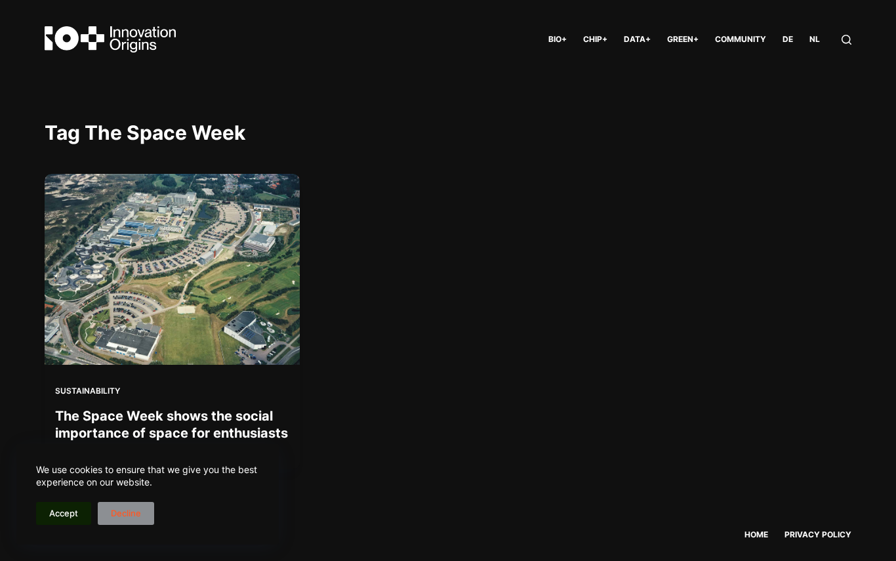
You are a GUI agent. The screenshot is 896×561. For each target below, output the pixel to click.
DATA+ (637, 39)
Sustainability (87, 391)
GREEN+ (683, 39)
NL (814, 39)
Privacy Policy (817, 534)
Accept (63, 513)
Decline (126, 513)
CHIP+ (595, 39)
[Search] (846, 40)
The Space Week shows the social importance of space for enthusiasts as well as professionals (171, 433)
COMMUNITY (740, 39)
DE (788, 39)
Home (756, 534)
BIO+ (557, 39)
